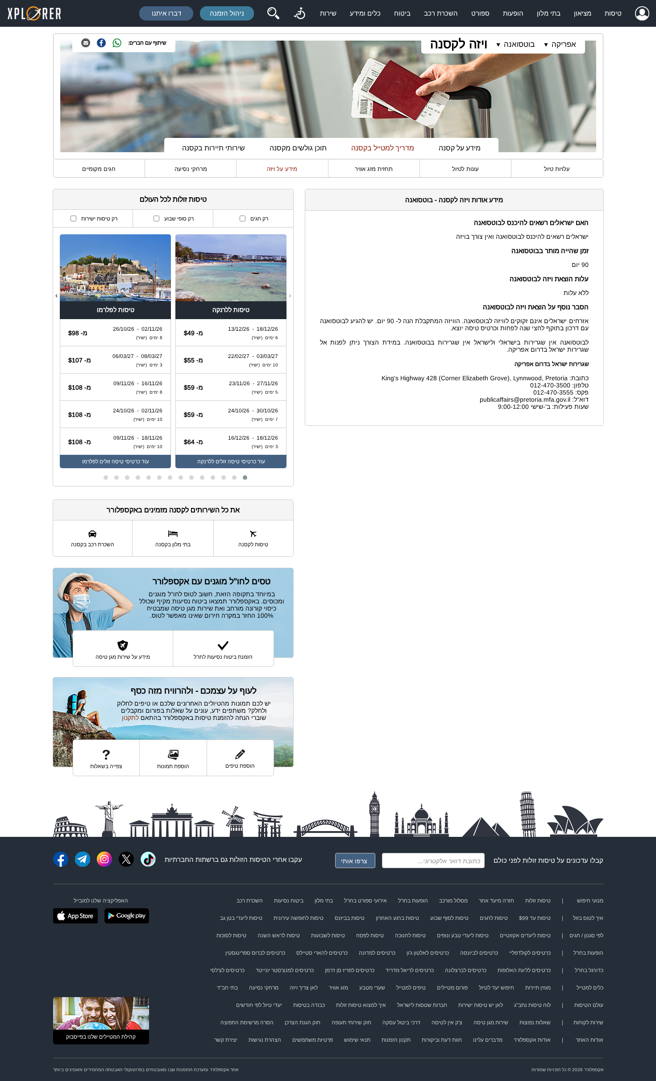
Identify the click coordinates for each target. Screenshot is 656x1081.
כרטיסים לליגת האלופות (524, 970)
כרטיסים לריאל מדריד (410, 970)
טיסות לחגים (494, 918)
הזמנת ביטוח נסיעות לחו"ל (223, 657)
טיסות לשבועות (328, 935)
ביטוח (402, 13)
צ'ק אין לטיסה (447, 1022)
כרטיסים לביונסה (479, 953)
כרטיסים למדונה (377, 953)
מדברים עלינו (487, 1040)
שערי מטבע (372, 988)
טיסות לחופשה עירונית (299, 918)
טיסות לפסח (370, 935)
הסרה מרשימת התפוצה (247, 1022)
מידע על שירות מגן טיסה (122, 657)
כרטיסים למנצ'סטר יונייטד (285, 970)
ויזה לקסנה (458, 44)
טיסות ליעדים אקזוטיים (525, 935)
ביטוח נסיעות (288, 901)
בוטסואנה (519, 44)
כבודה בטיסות (309, 1005)
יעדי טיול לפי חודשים (259, 1005)
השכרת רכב (441, 13)
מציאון (582, 13)
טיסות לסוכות (231, 935)
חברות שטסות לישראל (422, 1005)
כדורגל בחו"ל (589, 970)
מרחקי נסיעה (190, 169)
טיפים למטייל (411, 988)
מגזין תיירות (538, 988)
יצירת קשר (225, 1040)
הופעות (513, 13)
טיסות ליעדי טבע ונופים (463, 935)
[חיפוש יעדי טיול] (273, 13)
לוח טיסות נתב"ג (532, 1005)
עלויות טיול (557, 169)
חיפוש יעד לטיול (496, 988)
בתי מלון (549, 13)
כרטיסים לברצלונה (465, 970)
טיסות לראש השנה (278, 935)
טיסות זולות (539, 860)
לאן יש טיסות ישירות (480, 1005)
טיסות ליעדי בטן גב (241, 918)
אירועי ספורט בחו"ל (365, 901)
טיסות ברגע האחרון (397, 918)
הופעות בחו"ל (413, 901)
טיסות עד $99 (535, 918)
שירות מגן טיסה (490, 1022)
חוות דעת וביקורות (442, 1040)
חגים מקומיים (99, 169)
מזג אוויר (338, 988)
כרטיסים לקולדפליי (530, 953)
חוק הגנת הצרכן (302, 1022)
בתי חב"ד (227, 988)
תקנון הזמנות (396, 1040)
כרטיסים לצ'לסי (227, 970)
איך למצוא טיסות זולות (361, 1005)
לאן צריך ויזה (304, 988)
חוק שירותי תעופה (351, 1022)
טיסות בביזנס (350, 918)
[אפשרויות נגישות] (299, 13)
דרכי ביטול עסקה (401, 1022)
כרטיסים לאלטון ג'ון (428, 953)
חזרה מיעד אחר (496, 901)
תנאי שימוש (357, 1040)
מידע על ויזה (282, 169)
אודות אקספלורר (532, 1040)
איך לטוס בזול (588, 918)
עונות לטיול (465, 169)
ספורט (480, 13)
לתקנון (130, 717)
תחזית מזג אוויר (374, 169)
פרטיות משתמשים (312, 1040)
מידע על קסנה (460, 148)
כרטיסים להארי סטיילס (322, 953)
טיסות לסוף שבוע (449, 918)
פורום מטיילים (452, 988)
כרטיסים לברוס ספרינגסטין (255, 953)
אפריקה (564, 44)
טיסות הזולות (247, 859)
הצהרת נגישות (265, 1040)
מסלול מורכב (453, 901)
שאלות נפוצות (535, 1022)
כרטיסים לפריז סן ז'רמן (349, 970)
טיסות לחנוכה (410, 935)
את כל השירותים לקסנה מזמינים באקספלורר (173, 510)
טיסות (613, 13)
